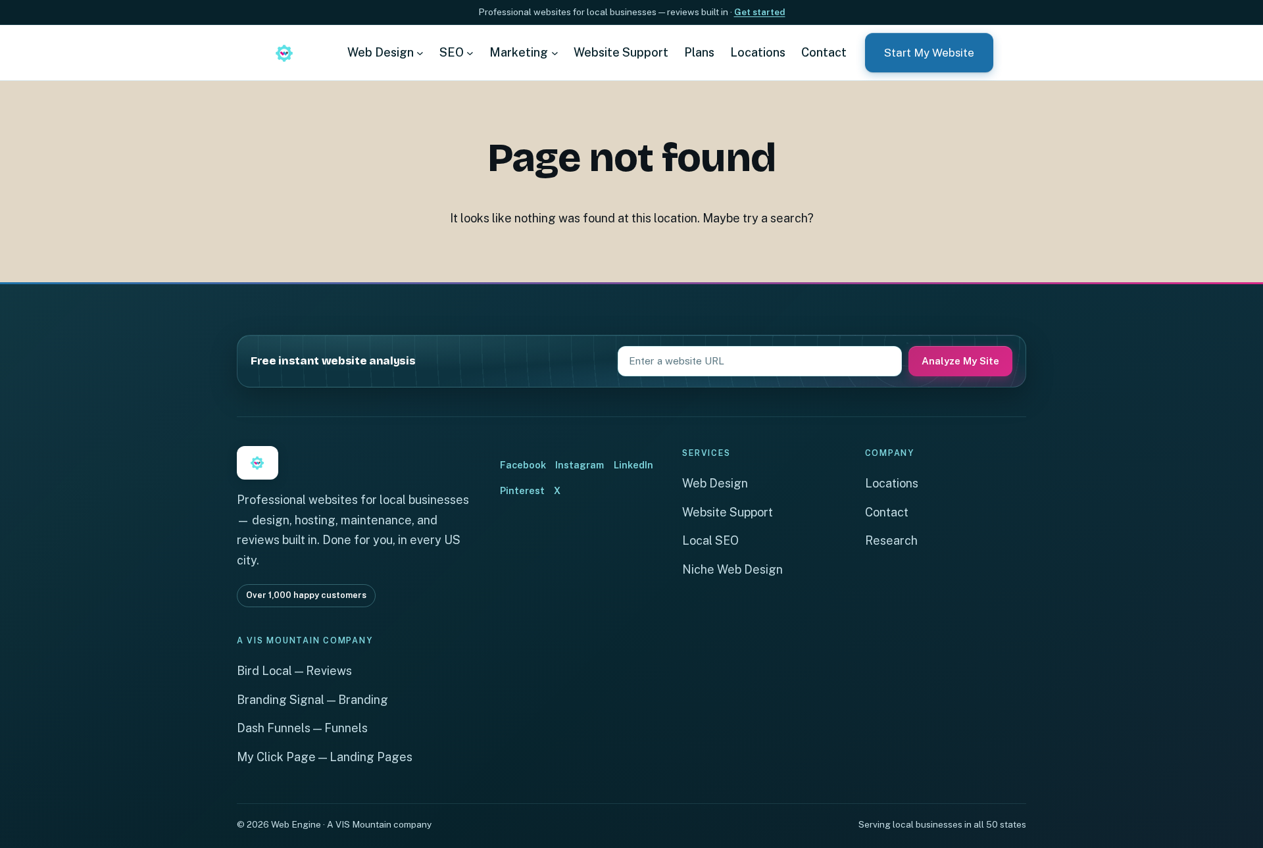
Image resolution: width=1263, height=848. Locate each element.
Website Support (727, 512)
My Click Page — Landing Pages (324, 757)
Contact (886, 512)
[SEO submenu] (470, 52)
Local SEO (710, 540)
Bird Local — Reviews (294, 671)
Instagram (579, 464)
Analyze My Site (960, 360)
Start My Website (929, 52)
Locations (891, 483)
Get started (759, 12)
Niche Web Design (732, 569)
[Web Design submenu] (420, 52)
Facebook (523, 464)
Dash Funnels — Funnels (302, 728)
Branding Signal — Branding (312, 700)
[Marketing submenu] (554, 52)
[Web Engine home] (284, 52)
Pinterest (522, 490)
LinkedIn (633, 464)
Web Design (715, 483)
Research (891, 540)
